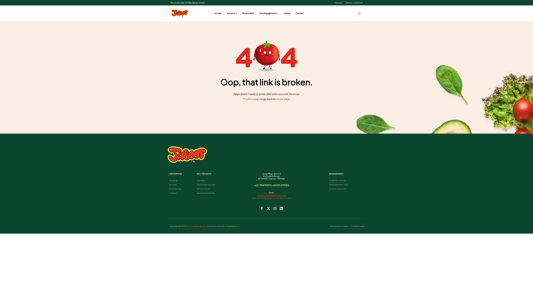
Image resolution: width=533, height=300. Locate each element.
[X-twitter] (268, 208)
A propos (338, 3)
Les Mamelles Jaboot (196, 226)
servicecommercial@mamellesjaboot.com (271, 198)
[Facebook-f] (262, 208)
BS (238, 226)
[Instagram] (275, 208)
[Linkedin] (281, 208)
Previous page (251, 99)
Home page (283, 99)
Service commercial (354, 3)
